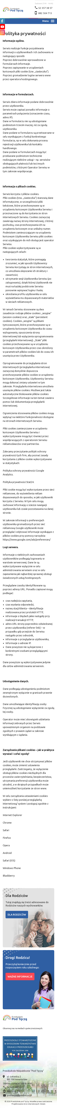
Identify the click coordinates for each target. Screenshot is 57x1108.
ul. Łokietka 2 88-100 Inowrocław (17, 1078)
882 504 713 (45, 13)
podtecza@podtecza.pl (19, 1095)
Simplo (42, 1104)
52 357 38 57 (45, 8)
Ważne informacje (20, 976)
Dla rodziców (17, 914)
